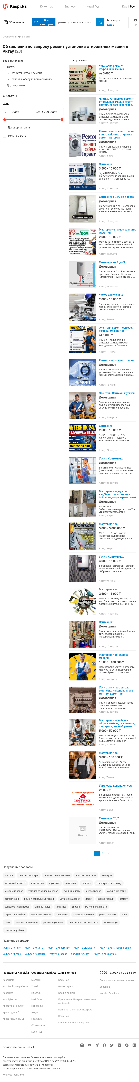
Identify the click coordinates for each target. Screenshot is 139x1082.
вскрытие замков (41, 914)
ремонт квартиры (28, 875)
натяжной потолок (15, 883)
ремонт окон (12, 898)
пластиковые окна (85, 875)
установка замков (83, 914)
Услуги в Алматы (34, 947)
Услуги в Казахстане (105, 954)
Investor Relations (109, 993)
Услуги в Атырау (80, 954)
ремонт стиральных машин (39, 898)
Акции (34, 1012)
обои (7, 922)
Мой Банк (36, 999)
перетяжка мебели (15, 914)
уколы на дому (72, 891)
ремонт (124, 898)
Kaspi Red (8, 993)
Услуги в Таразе (58, 954)
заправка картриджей (17, 906)
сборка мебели (105, 898)
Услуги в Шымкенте (84, 947)
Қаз (124, 6)
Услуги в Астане (12, 947)
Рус (132, 6)
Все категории (46, 22)
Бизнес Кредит (66, 986)
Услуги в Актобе (12, 954)
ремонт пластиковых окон (83, 922)
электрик (107, 875)
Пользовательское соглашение (117, 980)
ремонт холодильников (57, 875)
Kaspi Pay (63, 980)
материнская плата (96, 906)
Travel (34, 986)
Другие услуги (16, 85)
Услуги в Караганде (59, 947)
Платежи (36, 993)
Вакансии (105, 986)
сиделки (86, 883)
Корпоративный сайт (14, 1074)
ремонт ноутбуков (15, 930)
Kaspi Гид (36, 1031)
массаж (9, 875)
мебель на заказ (14, 891)
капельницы (111, 922)
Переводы (37, 1005)
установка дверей (70, 898)
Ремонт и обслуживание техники (31, 79)
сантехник (70, 883)
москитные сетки (116, 891)
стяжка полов (43, 906)
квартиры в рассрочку (109, 883)
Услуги (11, 66)
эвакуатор (62, 914)
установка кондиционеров (43, 891)
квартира (61, 906)
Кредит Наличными (14, 1018)
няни (124, 914)
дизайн (76, 906)
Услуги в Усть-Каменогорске (115, 947)
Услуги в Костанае (35, 954)
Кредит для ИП (11, 1012)
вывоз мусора (93, 891)
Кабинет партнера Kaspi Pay (74, 1022)
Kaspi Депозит (11, 999)
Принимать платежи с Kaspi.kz (75, 1009)
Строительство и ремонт (26, 73)
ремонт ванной (107, 914)
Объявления (17, 22)
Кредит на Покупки (13, 1005)
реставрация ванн (53, 922)
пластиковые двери (27, 922)
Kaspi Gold (8, 980)
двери (88, 898)
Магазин (36, 980)
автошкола (37, 883)
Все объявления (13, 60)
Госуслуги (36, 1018)
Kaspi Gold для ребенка (15, 986)
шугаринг (54, 883)
